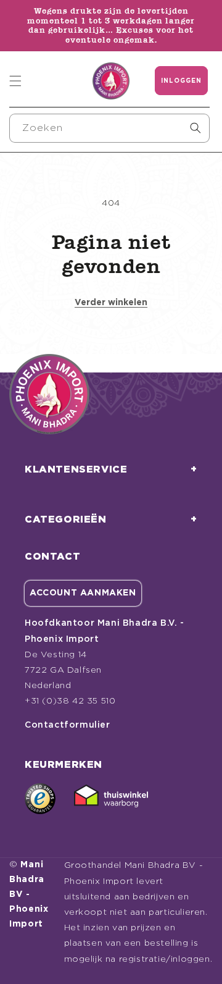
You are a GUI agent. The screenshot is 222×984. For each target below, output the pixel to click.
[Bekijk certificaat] (111, 798)
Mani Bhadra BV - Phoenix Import (29, 894)
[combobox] (109, 128)
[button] (15, 81)
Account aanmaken (83, 593)
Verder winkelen (111, 302)
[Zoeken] (195, 127)
